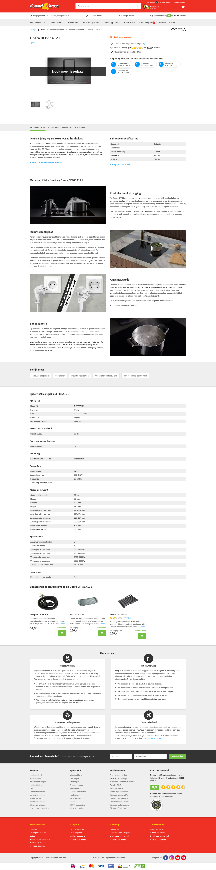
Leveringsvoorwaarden (39, 808)
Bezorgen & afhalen (38, 833)
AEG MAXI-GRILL (78, 615)
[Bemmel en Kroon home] (44, 6)
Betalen (33, 836)
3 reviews (127, 618)
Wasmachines (76, 775)
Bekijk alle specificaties (121, 164)
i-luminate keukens (37, 792)
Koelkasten (74, 795)
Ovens (73, 802)
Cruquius (74, 824)
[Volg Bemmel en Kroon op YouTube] (177, 857)
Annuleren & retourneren (40, 839)
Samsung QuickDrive (119, 798)
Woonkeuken (35, 798)
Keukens (34, 770)
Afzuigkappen (75, 798)
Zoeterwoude (157, 824)
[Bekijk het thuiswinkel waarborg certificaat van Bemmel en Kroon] (151, 6)
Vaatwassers (75, 788)
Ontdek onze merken (118, 775)
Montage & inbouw (37, 846)
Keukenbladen (36, 785)
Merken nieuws (117, 770)
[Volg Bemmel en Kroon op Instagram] (171, 857)
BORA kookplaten (77, 805)
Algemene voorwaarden (115, 858)
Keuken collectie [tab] (37, 23)
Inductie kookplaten (80, 376)
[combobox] (108, 6)
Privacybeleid (98, 858)
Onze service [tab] (79, 127)
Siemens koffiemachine (119, 805)
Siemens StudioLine (118, 808)
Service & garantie (37, 842)
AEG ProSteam (116, 788)
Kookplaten (60, 376)
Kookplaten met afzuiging (106, 376)
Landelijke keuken (37, 795)
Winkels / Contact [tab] (167, 23)
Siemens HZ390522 (118, 615)
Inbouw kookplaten (76, 30)
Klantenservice (37, 824)
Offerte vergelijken (37, 805)
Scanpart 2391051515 (39, 615)
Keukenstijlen (35, 778)
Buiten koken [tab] (129, 23)
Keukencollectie (36, 775)
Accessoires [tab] (66, 127)
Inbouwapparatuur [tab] (112, 23)
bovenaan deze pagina (152, 738)
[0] (183, 7)
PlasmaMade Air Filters (119, 802)
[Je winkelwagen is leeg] (183, 7)
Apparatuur (76, 770)
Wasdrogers (75, 778)
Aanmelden (177, 756)
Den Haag (115, 824)
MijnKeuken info (180, 2)
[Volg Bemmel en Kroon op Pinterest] (183, 857)
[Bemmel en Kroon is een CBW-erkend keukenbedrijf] (139, 866)
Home (43, 30)
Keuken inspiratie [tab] (56, 23)
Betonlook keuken (37, 802)
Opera (32, 43)
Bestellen (33, 829)
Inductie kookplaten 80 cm (135, 376)
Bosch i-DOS (115, 785)
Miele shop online (77, 808)
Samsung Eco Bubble (119, 792)
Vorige (33, 30)
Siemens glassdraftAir (119, 795)
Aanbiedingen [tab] (145, 23)
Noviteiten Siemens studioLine (122, 782)
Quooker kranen (76, 785)
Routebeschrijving (78, 840)
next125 (33, 788)
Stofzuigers (74, 782)
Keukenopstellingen (38, 782)
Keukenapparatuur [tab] (91, 23)
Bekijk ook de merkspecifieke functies (47, 162)
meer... (63, 624)
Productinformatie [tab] (38, 127)
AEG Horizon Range (118, 778)
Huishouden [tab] (73, 23)
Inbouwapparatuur (57, 30)
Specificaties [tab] (53, 127)
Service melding (165, 2)
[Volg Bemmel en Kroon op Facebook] (165, 857)
